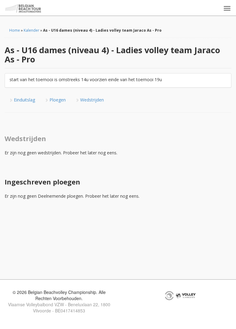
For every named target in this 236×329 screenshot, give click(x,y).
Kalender (31, 30)
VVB (186, 295)
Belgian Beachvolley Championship (23, 8)
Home (14, 30)
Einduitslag (24, 100)
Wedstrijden (91, 100)
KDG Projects (169, 295)
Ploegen (57, 100)
